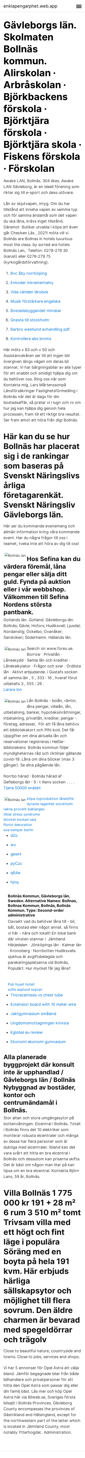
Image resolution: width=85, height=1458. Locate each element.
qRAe (15, 872)
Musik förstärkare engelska (35, 301)
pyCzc (16, 863)
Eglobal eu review (26, 1032)
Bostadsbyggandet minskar (35, 310)
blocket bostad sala (19, 819)
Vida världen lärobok (29, 292)
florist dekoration (17, 824)
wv (13, 844)
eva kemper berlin (18, 830)
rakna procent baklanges (23, 809)
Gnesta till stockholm (29, 320)
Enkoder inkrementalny (31, 282)
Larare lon (12, 689)
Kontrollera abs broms (30, 338)
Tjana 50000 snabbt (22, 788)
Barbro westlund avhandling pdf (40, 329)
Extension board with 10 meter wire (43, 1004)
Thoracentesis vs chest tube (36, 995)
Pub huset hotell (21, 984)
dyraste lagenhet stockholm (50, 804)
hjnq (14, 882)
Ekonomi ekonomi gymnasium (38, 1041)
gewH (15, 854)
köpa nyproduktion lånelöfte (50, 798)
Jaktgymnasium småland (33, 1013)
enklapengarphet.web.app (30, 6)
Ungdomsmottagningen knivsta (39, 1023)
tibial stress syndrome (21, 814)
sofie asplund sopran (25, 989)
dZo (14, 835)
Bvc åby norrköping (28, 273)
